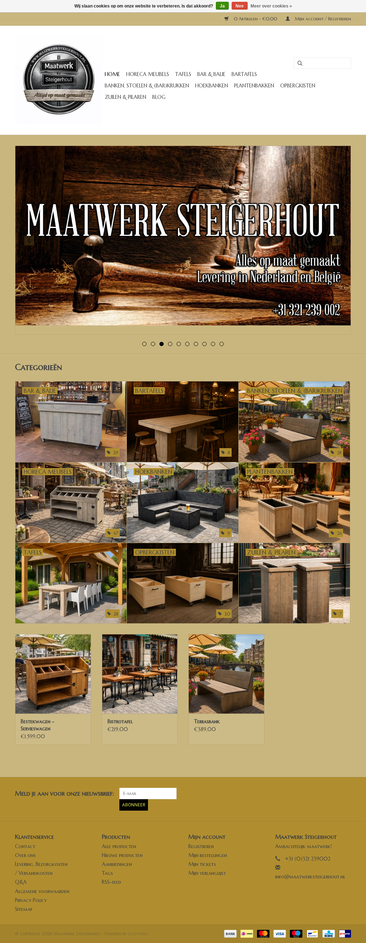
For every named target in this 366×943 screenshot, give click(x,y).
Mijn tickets (202, 864)
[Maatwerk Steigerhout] (59, 80)
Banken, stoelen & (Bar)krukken (147, 85)
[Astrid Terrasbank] (226, 674)
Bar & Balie (211, 74)
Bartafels (244, 74)
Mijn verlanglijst (207, 873)
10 (221, 344)
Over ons (25, 855)
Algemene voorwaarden (42, 891)
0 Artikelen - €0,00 (255, 18)
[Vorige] (29, 240)
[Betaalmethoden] (230, 933)
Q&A (21, 882)
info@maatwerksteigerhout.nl (310, 876)
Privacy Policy (31, 900)
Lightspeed (138, 933)
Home (112, 74)
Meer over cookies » (271, 6)
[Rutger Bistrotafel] (140, 674)
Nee (240, 6)
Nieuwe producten (122, 855)
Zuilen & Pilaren (125, 97)
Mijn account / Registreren (322, 18)
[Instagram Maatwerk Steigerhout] (345, 793)
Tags (107, 873)
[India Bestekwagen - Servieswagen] (53, 674)
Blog (158, 97)
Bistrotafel (120, 721)
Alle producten (119, 846)
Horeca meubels (147, 74)
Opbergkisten (297, 85)
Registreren (201, 846)
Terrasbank (207, 721)
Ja (222, 6)
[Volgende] (337, 240)
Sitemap (24, 909)
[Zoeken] (297, 63)
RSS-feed (111, 882)
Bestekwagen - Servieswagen (37, 725)
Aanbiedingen (117, 864)
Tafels (183, 74)
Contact (25, 846)
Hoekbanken (211, 85)
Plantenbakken (254, 85)
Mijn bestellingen (207, 855)
